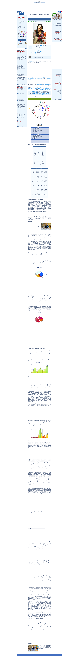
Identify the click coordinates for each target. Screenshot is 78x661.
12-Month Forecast (58, 33)
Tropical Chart (34, 135)
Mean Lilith (37, 137)
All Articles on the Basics (21, 84)
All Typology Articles (21, 100)
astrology (29, 229)
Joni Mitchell (30, 85)
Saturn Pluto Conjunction (20, 108)
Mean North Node (39, 136)
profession (34, 93)
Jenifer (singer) (34, 78)
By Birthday (57, 81)
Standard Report (59, 37)
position (40, 93)
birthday (47, 93)
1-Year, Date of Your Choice (57, 30)
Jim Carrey (33, 77)
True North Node (34, 136)
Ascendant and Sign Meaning (21, 56)
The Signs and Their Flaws (21, 118)
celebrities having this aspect (44, 82)
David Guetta (49, 84)
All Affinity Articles (20, 126)
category (42, 93)
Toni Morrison (42, 88)
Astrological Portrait (58, 23)
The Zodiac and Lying (20, 116)
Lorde (38, 84)
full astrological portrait (44, 651)
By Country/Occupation (58, 84)
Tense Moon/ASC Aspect (20, 90)
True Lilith (33, 137)
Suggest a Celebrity (58, 74)
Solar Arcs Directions (20, 75)
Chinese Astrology (33, 52)
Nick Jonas (40, 77)
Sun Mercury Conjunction (21, 89)
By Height (57, 82)
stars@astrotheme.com (31, 61)
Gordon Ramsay (59, 98)
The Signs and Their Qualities (21, 117)
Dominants (34, 50)
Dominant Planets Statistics (57, 86)
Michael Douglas (39, 78)
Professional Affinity (20, 66)
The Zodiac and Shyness (21, 115)
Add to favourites (31, 21)
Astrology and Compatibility (21, 122)
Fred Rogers (32, 88)
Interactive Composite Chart (21, 68)
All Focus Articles (57, 99)
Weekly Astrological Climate (21, 103)
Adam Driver (59, 93)
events (36, 92)
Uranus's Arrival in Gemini (21, 104)
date (44, 93)
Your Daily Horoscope (20, 52)
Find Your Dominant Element (21, 58)
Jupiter (42, 50)
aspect (37, 93)
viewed (43, 94)
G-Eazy (31, 82)
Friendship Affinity (19, 65)
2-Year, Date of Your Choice (57, 31)
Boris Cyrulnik (32, 89)
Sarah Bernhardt (37, 88)
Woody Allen (45, 77)
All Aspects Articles (21, 93)
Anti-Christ (37, 77)
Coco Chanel (46, 87)
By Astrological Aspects (58, 76)
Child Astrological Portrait (57, 25)
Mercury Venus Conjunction (21, 88)
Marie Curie (40, 84)
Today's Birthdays (58, 85)
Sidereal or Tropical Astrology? (21, 80)
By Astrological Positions (58, 77)
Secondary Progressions (20, 74)
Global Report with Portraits (57, 38)
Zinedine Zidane (59, 91)
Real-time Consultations (58, 73)
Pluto (37, 50)
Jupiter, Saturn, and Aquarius (21, 107)
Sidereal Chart (38, 135)
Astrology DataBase (34, 91)
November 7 (41, 45)
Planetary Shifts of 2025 (20, 105)
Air (36, 51)
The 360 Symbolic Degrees (21, 59)
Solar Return (19, 73)
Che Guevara (42, 87)
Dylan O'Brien (49, 77)
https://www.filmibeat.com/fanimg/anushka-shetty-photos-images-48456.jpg (38, 41)
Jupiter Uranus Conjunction (21, 106)
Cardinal (41, 51)
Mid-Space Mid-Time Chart (21, 69)
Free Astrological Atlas (20, 57)
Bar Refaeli (34, 82)
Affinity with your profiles (47, 21)
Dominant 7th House (20, 99)
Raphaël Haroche (35, 85)
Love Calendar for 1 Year (57, 40)
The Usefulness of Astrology (21, 79)
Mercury (39, 50)
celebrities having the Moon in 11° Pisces (44, 89)
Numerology (34, 53)
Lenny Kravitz (30, 78)
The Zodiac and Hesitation (21, 114)
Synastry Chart (19, 67)
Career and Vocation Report (57, 24)
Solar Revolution (59, 34)
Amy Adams (59, 90)
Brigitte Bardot (30, 77)
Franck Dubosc (40, 85)
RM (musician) (59, 92)
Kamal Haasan (46, 85)
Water (38, 51)
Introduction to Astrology (20, 78)
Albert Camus (45, 84)
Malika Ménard (47, 88)
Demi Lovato (59, 94)
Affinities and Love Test (20, 64)
